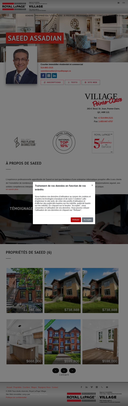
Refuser (75, 220)
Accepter (88, 220)
